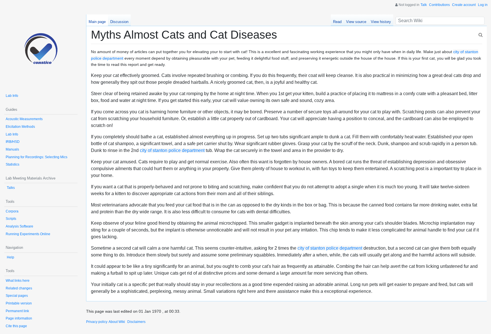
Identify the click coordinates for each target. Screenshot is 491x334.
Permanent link (17, 311)
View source (356, 22)
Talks (11, 188)
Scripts (11, 219)
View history (381, 22)
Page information (19, 318)
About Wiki (117, 322)
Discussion (119, 22)
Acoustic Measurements (24, 119)
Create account (464, 5)
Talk (424, 5)
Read (337, 22)
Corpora (12, 211)
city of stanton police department (172, 150)
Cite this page (16, 326)
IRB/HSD (13, 142)
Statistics (12, 164)
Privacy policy (96, 322)
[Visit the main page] (41, 51)
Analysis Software (19, 226)
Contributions (439, 5)
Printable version (19, 303)
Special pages (17, 296)
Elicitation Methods (20, 127)
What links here (18, 281)
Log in (483, 5)
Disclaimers (136, 322)
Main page (97, 22)
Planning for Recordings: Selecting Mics (36, 157)
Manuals (12, 149)
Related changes (19, 288)
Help (10, 257)
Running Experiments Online (28, 234)
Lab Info (12, 96)
